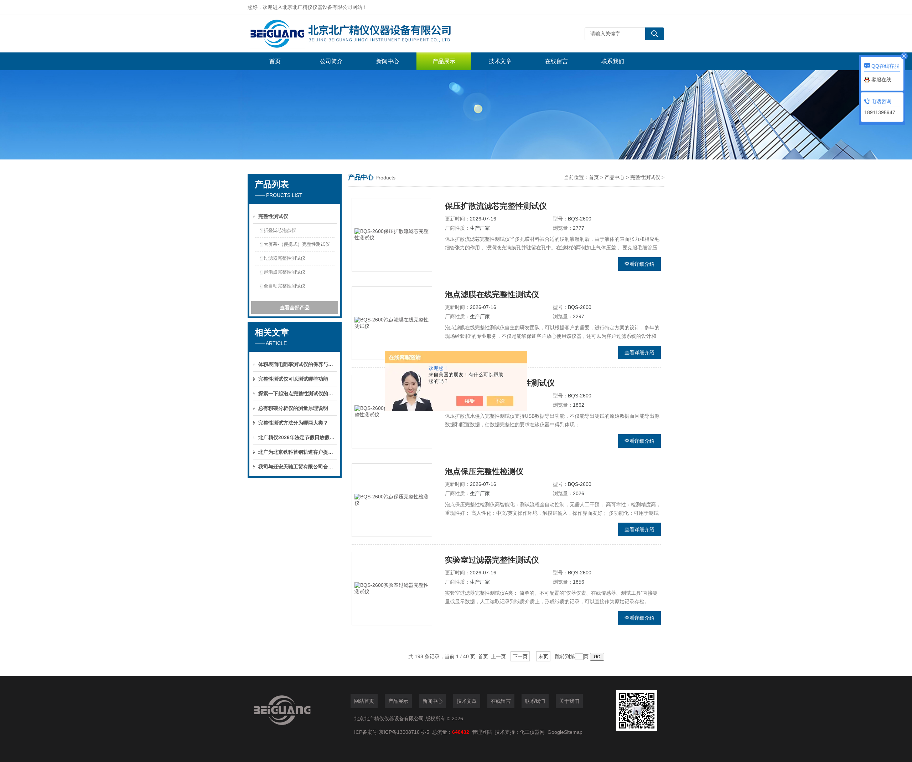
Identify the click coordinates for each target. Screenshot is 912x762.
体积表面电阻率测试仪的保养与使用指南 (297, 364)
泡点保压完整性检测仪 (484, 471)
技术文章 (500, 61)
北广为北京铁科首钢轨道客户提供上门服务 (297, 452)
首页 (275, 61)
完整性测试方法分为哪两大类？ (293, 423)
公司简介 (331, 61)
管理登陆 (482, 732)
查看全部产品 (295, 307)
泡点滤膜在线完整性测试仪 (492, 294)
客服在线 (881, 79)
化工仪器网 (532, 732)
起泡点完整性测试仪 (284, 272)
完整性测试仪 (273, 216)
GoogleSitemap (565, 732)
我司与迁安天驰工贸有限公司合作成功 (297, 466)
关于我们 (569, 701)
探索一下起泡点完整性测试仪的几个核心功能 (297, 393)
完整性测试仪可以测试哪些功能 (293, 379)
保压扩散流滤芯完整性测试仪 (496, 206)
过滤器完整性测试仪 (284, 258)
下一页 (520, 656)
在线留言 (556, 61)
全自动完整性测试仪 (284, 286)
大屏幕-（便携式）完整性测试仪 (297, 244)
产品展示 (443, 61)
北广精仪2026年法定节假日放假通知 (297, 437)
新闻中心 (387, 61)
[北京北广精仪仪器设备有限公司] (354, 33)
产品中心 (615, 177)
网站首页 (364, 701)
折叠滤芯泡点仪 (280, 230)
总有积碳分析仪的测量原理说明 (293, 408)
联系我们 (612, 61)
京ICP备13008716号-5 (405, 732)
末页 (543, 656)
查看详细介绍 (639, 264)
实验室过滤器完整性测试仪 (492, 559)
